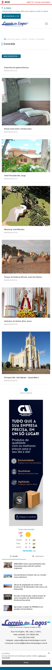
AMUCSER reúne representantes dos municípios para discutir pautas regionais (29, 566)
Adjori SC (30, 2)
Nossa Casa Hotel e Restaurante (18, 129)
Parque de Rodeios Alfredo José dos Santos (23, 277)
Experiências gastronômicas (16, 67)
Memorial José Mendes (14, 229)
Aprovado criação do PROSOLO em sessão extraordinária (28, 608)
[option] (22, 11)
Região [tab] (15, 556)
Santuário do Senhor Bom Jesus (18, 321)
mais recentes (11, 56)
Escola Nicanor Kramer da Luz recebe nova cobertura (30, 576)
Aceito (26, 662)
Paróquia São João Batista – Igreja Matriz (21, 377)
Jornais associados (42, 2)
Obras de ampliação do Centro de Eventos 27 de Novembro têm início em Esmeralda (30, 586)
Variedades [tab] (39, 556)
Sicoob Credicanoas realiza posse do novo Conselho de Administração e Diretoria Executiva (30, 598)
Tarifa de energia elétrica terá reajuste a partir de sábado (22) (22, 11)
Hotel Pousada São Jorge (15, 175)
